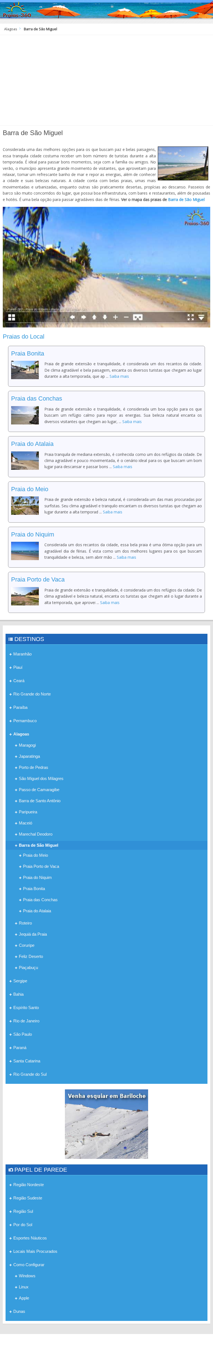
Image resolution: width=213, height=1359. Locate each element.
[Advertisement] (106, 82)
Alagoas (10, 29)
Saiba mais (119, 376)
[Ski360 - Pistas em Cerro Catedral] (106, 1123)
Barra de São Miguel (186, 199)
